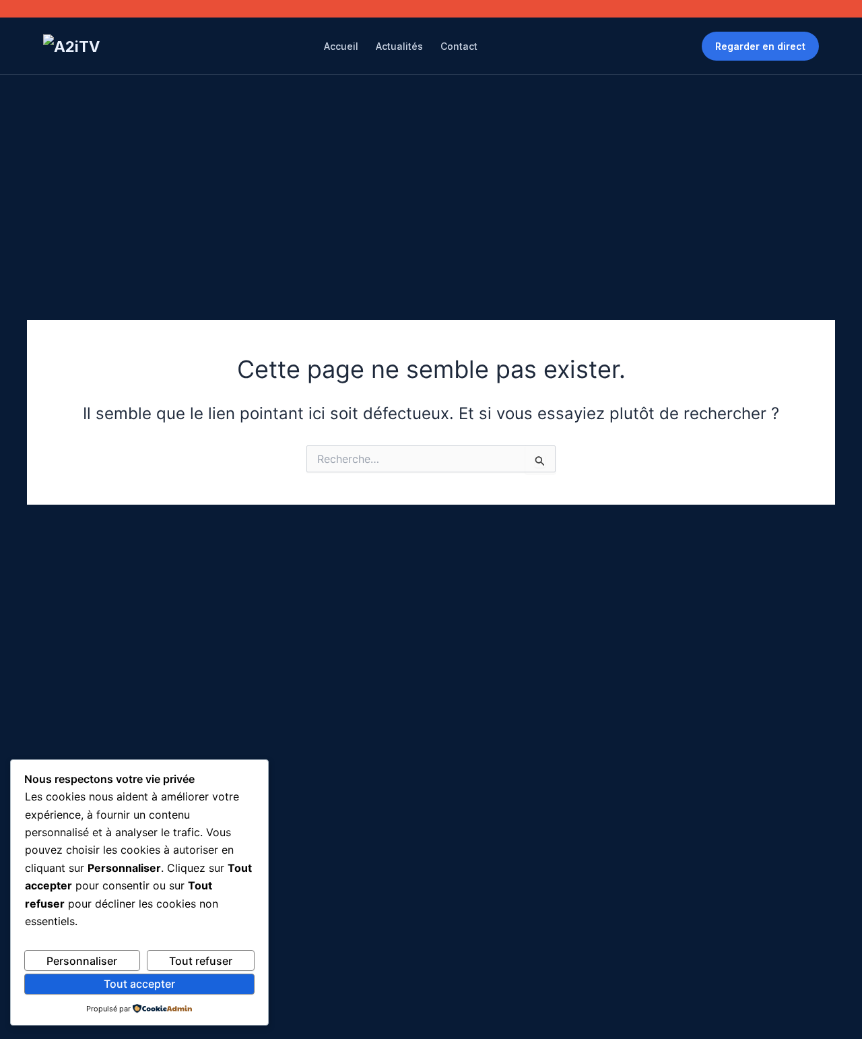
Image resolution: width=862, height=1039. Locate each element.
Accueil (341, 46)
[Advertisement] (431, 176)
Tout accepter (139, 983)
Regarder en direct (760, 46)
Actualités (399, 46)
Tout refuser (200, 961)
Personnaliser (81, 961)
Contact (458, 46)
